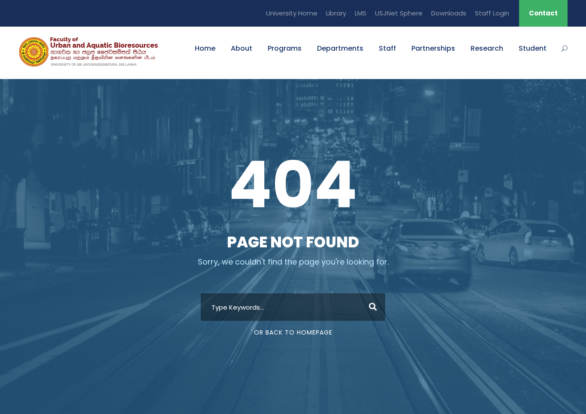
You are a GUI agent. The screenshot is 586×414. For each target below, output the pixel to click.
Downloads (448, 13)
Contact (543, 13)
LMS (360, 13)
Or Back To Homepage (293, 332)
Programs (285, 48)
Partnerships (433, 48)
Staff (387, 48)
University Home (291, 13)
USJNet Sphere (399, 13)
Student (533, 48)
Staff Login (492, 13)
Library (336, 13)
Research (487, 48)
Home (205, 48)
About (241, 48)
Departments (340, 48)
